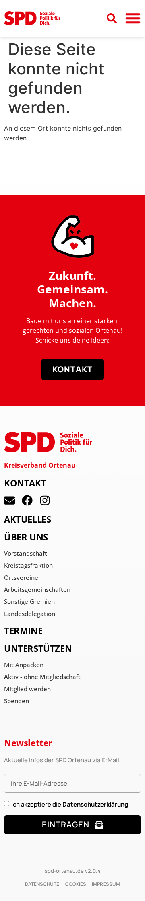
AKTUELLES (27, 519)
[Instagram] (44, 500)
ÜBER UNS (26, 537)
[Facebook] (27, 500)
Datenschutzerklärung (95, 804)
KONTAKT (25, 483)
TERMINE (23, 630)
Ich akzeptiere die (69, 804)
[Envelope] (9, 500)
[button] (133, 18)
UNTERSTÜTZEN (38, 648)
